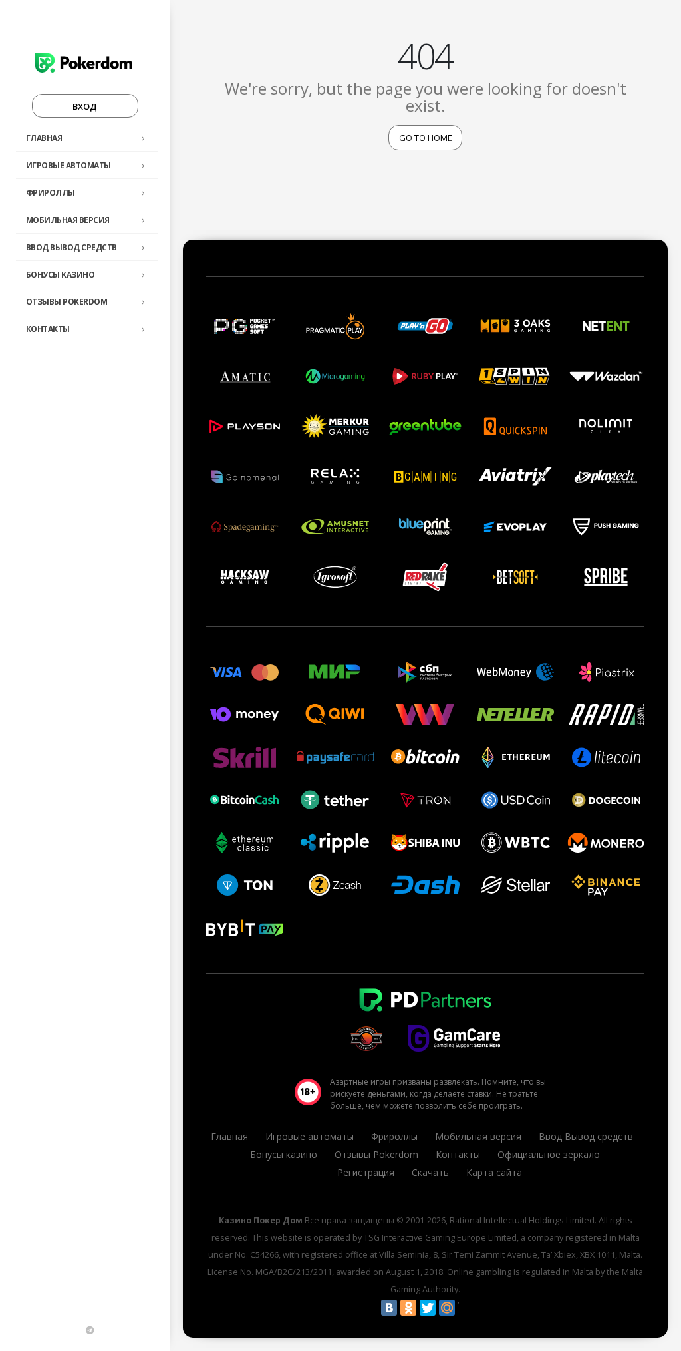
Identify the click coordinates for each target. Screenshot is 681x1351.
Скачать (430, 1172)
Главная (44, 138)
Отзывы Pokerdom (67, 301)
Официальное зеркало (548, 1154)
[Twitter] (428, 1308)
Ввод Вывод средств (71, 247)
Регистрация (365, 1172)
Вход (84, 106)
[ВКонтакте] (389, 1308)
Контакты (48, 329)
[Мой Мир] (447, 1308)
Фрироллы (50, 192)
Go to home (425, 138)
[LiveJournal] (466, 1308)
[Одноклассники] (408, 1308)
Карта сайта (494, 1172)
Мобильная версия (68, 220)
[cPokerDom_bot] (89, 1330)
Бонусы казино (60, 274)
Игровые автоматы (68, 165)
